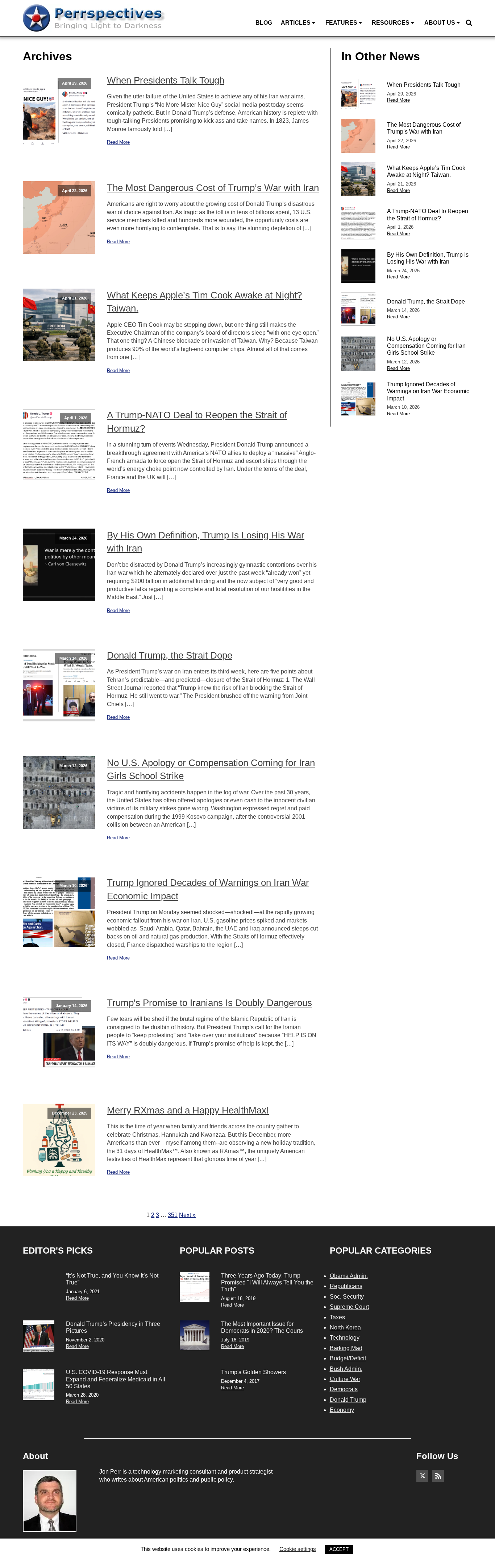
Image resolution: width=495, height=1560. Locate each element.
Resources (390, 23)
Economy (342, 1410)
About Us (439, 23)
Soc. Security (347, 1297)
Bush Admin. (346, 1369)
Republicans (346, 1286)
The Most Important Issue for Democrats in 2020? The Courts (262, 1327)
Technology (344, 1338)
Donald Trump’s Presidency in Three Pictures (113, 1327)
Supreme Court (349, 1307)
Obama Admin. (349, 1276)
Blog (263, 23)
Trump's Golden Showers (253, 1372)
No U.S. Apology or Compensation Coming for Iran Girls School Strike (211, 769)
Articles (296, 23)
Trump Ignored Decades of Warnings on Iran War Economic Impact (208, 889)
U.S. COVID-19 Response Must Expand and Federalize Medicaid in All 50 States (115, 1379)
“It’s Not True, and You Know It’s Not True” (112, 1279)
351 (173, 1215)
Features (341, 23)
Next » (187, 1215)
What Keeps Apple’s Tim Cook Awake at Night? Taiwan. (204, 302)
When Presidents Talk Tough (165, 80)
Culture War (345, 1379)
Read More (118, 142)
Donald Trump (348, 1400)
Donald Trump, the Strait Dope (169, 655)
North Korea (345, 1327)
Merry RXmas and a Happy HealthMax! (188, 1110)
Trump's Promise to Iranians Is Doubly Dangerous (209, 1002)
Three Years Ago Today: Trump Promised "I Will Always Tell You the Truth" (267, 1282)
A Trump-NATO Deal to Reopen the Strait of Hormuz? (197, 421)
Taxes (337, 1317)
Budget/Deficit (348, 1358)
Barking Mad (346, 1348)
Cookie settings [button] (297, 1549)
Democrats (344, 1389)
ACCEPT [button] (339, 1549)
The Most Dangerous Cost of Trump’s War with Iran (213, 187)
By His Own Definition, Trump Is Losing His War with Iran (205, 542)
